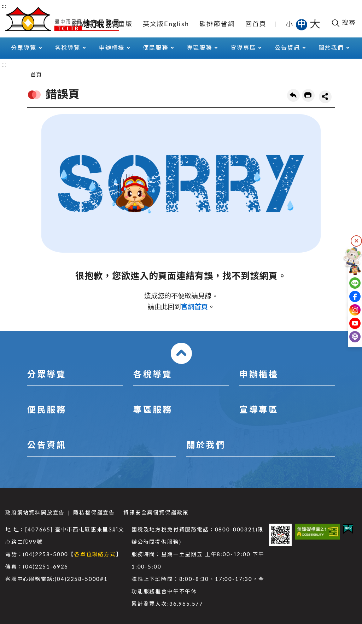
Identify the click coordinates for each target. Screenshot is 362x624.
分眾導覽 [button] (23, 48)
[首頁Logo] (62, 18)
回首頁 (256, 24)
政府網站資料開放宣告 (35, 513)
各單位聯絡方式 (95, 554)
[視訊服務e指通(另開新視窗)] (347, 269)
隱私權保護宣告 (94, 513)
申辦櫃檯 (258, 375)
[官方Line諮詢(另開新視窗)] (347, 283)
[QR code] (280, 535)
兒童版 (122, 24)
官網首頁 (194, 307)
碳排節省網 (217, 24)
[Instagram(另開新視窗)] (347, 310)
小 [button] (290, 24)
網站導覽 (86, 24)
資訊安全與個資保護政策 (156, 513)
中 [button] (302, 24)
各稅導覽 (152, 375)
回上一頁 (293, 95)
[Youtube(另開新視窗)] (347, 323)
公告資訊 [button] (287, 48)
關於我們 (205, 445)
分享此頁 (325, 96)
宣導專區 (258, 410)
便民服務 (46, 410)
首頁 (36, 75)
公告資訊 (46, 445)
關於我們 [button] (331, 48)
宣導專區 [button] (243, 48)
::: (4, 6)
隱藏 (356, 241)
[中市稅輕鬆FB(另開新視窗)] (347, 296)
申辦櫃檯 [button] (111, 48)
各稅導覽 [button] (67, 48)
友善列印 (308, 95)
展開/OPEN (181, 353)
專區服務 (152, 410)
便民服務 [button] (155, 48)
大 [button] (315, 24)
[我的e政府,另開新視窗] (348, 529)
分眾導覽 (46, 375)
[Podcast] (347, 336)
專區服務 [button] (199, 48)
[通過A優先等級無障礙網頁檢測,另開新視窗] (317, 532)
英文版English (166, 24)
